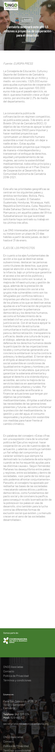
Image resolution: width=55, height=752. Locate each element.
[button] (49, 5)
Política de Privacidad (16, 675)
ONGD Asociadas (13, 666)
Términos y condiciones (17, 680)
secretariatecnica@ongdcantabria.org (26, 723)
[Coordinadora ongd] (15, 640)
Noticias (27, 19)
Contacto (8, 671)
